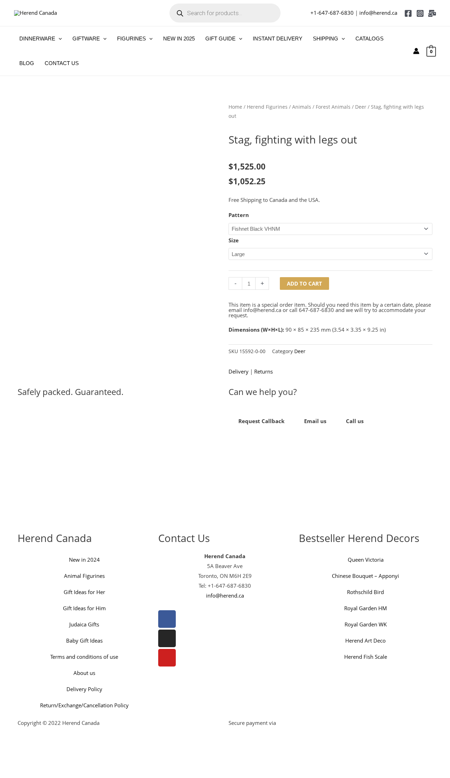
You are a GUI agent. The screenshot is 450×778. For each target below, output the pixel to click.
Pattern (239, 214)
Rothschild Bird (365, 591)
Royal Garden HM (365, 608)
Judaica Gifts (84, 624)
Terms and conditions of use (84, 656)
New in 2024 (84, 559)
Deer (360, 106)
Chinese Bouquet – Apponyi (365, 575)
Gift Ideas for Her (84, 591)
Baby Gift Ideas (84, 640)
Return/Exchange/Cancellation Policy (84, 705)
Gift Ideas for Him (84, 608)
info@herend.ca (378, 12)
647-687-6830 (316, 309)
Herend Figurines (267, 106)
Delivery (239, 371)
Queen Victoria (366, 559)
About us (84, 672)
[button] (58, 38)
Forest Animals (333, 106)
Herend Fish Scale (365, 656)
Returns (263, 371)
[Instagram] (420, 13)
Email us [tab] (315, 421)
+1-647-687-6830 (332, 12)
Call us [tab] (355, 421)
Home (235, 106)
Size (234, 240)
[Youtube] (167, 658)
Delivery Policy (84, 689)
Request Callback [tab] (261, 421)
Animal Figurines (84, 575)
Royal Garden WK (366, 624)
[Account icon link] (416, 51)
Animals (301, 106)
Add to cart (304, 283)
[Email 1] (432, 13)
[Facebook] (408, 13)
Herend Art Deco (365, 640)
